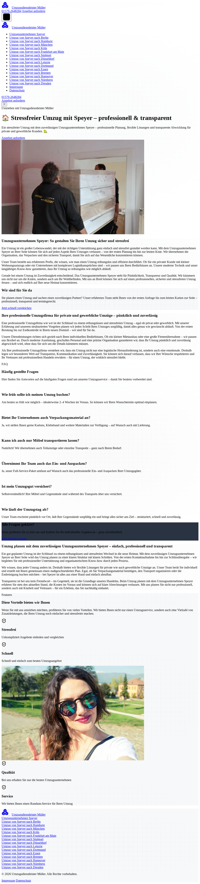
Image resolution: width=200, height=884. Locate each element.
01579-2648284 (11, 11)
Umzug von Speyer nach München (31, 44)
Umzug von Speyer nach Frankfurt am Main (36, 51)
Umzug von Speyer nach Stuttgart (30, 55)
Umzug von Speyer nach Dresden (30, 83)
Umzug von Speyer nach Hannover (31, 76)
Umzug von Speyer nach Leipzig (29, 62)
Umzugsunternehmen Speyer (27, 34)
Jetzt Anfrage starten (14, 538)
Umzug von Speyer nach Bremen (30, 72)
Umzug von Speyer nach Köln (28, 48)
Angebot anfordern (33, 11)
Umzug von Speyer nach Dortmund (31, 65)
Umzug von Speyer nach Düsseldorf (31, 58)
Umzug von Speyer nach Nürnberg (31, 79)
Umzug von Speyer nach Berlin (28, 37)
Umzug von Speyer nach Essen (28, 69)
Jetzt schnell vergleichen (16, 308)
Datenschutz (17, 90)
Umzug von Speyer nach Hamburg (31, 41)
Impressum (16, 86)
